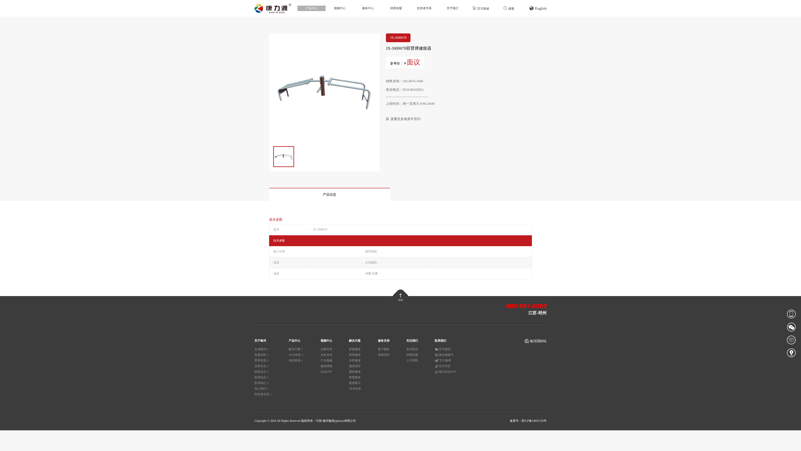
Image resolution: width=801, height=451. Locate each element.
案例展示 (355, 383)
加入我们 (260, 388)
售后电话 (412, 349)
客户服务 (384, 349)
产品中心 (311, 8)
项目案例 (294, 360)
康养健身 (355, 371)
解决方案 (294, 349)
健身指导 (355, 366)
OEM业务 (295, 354)
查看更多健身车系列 (405, 119)
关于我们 (452, 8)
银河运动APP (447, 371)
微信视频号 (446, 354)
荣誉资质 (260, 360)
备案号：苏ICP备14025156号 (528, 420)
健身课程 (326, 366)
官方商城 (483, 8)
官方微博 (445, 360)
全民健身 (355, 360)
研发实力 (260, 371)
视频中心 (340, 8)
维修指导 (384, 354)
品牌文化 (260, 366)
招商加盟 (396, 8)
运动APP (326, 371)
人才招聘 (412, 360)
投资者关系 (424, 8)
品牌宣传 (326, 349)
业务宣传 (326, 354)
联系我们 (260, 383)
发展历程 (260, 354)
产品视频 (326, 360)
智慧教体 (355, 377)
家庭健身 (355, 349)
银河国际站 (538, 341)
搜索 (511, 8)
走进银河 (260, 349)
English (541, 8)
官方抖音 (445, 366)
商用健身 (355, 354)
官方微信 (445, 349)
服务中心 (368, 8)
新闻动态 (260, 377)
